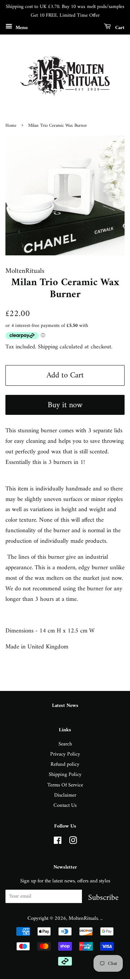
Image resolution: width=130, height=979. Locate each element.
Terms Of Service (65, 785)
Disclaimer (65, 795)
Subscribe (103, 897)
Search (65, 744)
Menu (21, 27)
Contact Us (65, 805)
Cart (119, 27)
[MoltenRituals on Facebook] (57, 842)
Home (10, 126)
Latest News (65, 705)
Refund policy (65, 764)
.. (101, 918)
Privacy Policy (65, 754)
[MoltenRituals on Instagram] (73, 842)
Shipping (48, 347)
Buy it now (65, 405)
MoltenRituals (83, 918)
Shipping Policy (65, 774)
